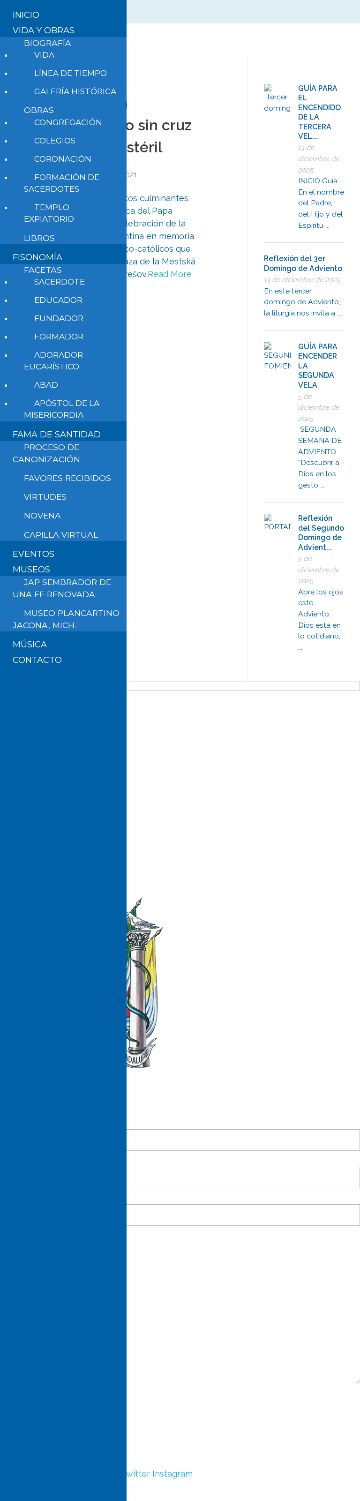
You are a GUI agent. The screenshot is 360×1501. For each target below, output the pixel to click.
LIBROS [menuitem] (39, 238)
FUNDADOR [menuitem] (58, 318)
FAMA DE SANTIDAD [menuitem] (57, 434)
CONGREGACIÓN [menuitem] (68, 122)
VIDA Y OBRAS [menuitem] (44, 30)
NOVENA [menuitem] (42, 515)
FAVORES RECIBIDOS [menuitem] (67, 478)
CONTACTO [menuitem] (37, 660)
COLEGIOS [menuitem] (54, 140)
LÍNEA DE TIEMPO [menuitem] (70, 73)
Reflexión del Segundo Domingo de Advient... (321, 532)
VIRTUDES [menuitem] (45, 497)
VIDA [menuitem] (44, 55)
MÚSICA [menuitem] (30, 644)
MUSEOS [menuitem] (31, 569)
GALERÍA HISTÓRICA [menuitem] (75, 91)
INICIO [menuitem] (26, 15)
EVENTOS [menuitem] (33, 554)
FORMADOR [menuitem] (58, 336)
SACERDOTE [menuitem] (59, 281)
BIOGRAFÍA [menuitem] (47, 43)
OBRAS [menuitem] (39, 110)
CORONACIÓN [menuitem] (62, 159)
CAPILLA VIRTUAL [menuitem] (61, 535)
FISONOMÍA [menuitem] (37, 257)
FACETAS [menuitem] (43, 270)
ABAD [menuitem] (46, 385)
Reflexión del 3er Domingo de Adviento (303, 263)
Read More (170, 274)
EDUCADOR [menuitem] (58, 300)
